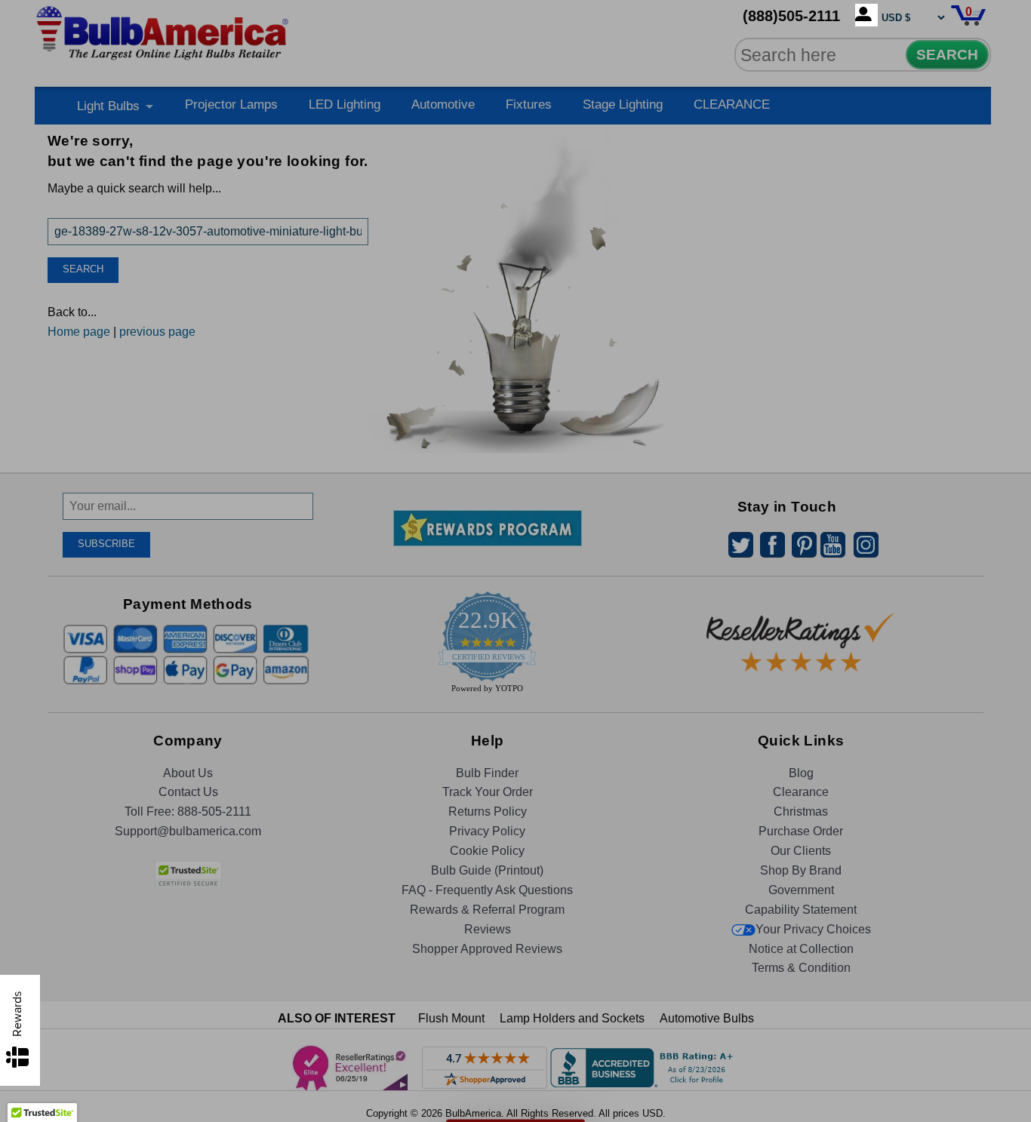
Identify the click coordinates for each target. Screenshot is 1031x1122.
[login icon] (866, 15)
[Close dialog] (671, 395)
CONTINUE (516, 686)
